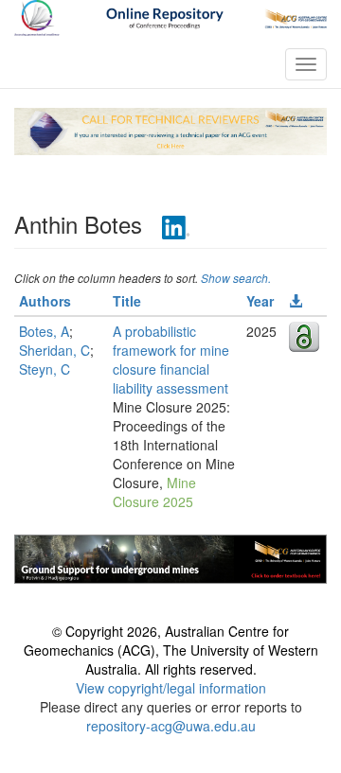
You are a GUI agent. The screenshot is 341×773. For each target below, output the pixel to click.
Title (127, 300)
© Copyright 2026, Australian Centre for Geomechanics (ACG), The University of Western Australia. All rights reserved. (171, 650)
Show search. (236, 278)
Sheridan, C (54, 350)
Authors (45, 300)
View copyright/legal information (171, 687)
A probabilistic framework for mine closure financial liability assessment (171, 359)
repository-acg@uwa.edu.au (171, 725)
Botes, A (44, 331)
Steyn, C (44, 369)
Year (260, 300)
